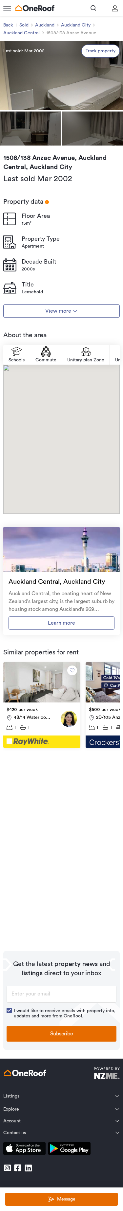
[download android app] (69, 1149)
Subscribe (61, 1033)
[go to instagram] (7, 1168)
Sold (24, 25)
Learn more (61, 623)
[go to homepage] (34, 8)
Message (66, 1199)
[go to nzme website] (107, 1074)
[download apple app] (24, 1149)
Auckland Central (21, 33)
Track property (100, 51)
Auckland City (76, 25)
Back (8, 25)
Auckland (44, 25)
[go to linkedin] (28, 1168)
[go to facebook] (18, 1168)
